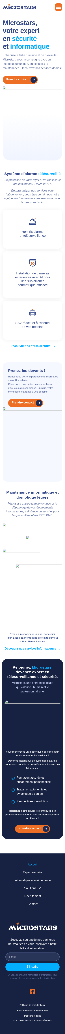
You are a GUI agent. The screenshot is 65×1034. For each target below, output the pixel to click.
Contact (33, 903)
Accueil (32, 864)
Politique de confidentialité (33, 1005)
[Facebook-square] (32, 991)
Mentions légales (32, 1016)
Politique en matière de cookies (32, 1010)
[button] (58, 7)
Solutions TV (32, 888)
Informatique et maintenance (32, 880)
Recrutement (32, 896)
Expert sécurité (32, 872)
